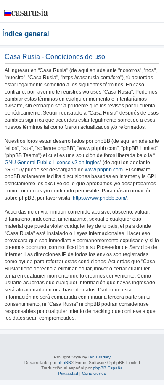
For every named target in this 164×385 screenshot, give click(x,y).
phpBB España (108, 368)
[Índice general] (26, 10)
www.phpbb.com (104, 170)
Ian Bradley (99, 357)
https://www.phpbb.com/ (100, 198)
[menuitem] (132, 14)
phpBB (64, 362)
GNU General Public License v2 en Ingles (52, 163)
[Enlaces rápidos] (159, 33)
